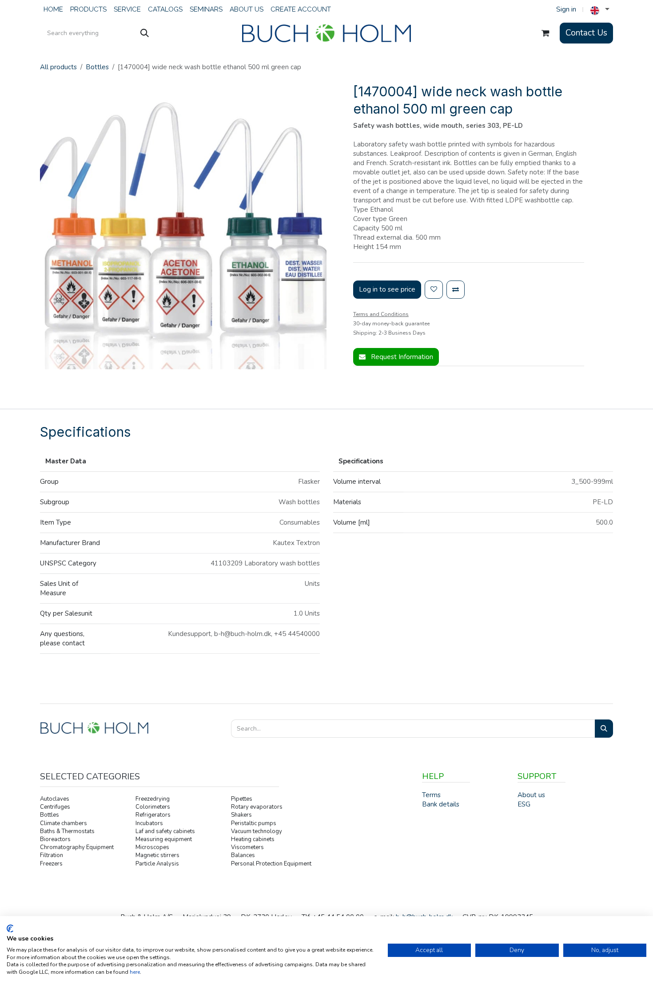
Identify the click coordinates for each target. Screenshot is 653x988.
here (135, 972)
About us (531, 794)
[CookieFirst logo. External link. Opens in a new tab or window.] (10, 929)
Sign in (566, 9)
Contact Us (586, 33)
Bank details (440, 804)
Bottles (97, 67)
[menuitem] (53, 9)
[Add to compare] (455, 290)
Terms (431, 794)
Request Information (401, 356)
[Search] (145, 33)
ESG (524, 804)
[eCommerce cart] (545, 33)
